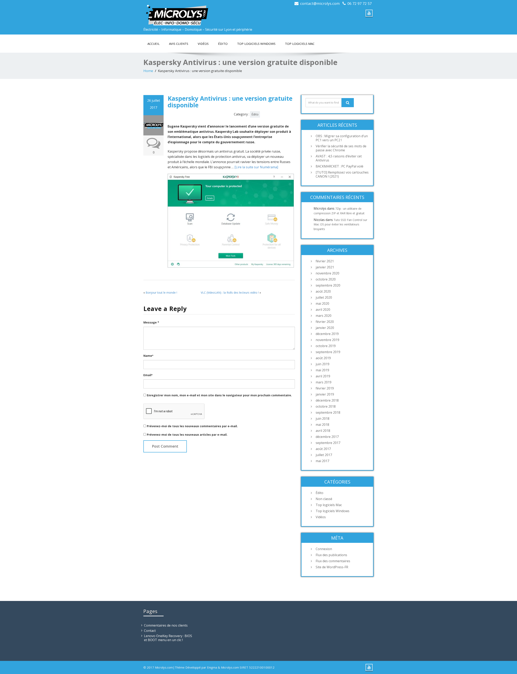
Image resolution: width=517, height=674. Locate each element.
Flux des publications (331, 555)
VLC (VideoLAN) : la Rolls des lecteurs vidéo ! (230, 292)
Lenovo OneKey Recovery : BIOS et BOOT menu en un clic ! (168, 638)
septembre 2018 (328, 412)
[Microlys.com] (199, 13)
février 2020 (325, 322)
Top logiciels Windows (256, 44)
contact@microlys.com (320, 3)
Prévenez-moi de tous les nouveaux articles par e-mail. (187, 434)
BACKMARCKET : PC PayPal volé (339, 166)
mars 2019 (323, 382)
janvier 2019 (325, 394)
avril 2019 (323, 376)
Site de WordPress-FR (332, 567)
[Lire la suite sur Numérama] (256, 167)
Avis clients (178, 44)
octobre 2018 (326, 406)
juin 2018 (322, 419)
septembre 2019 (328, 352)
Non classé (324, 499)
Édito (223, 44)
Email (147, 375)
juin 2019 (322, 364)
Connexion (324, 549)
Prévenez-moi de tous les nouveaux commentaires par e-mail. (192, 426)
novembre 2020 (327, 273)
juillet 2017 (324, 455)
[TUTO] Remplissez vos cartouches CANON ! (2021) (342, 174)
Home (148, 70)
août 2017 (323, 449)
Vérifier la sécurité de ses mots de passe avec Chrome (341, 148)
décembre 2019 (327, 334)
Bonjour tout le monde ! (161, 292)
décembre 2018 (327, 400)
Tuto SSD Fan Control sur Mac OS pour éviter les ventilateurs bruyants (340, 224)
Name (148, 356)
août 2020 (323, 291)
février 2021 (325, 261)
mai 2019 (322, 370)
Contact (150, 630)
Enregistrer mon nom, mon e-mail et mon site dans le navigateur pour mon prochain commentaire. (219, 395)
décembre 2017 (327, 437)
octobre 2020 (326, 279)
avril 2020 (323, 310)
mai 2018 (322, 425)
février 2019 (325, 388)
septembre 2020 (328, 285)
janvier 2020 (325, 328)
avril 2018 (323, 431)
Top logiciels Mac (299, 44)
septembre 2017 (328, 443)
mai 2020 (322, 303)
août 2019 (323, 358)
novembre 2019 (327, 340)
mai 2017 (322, 461)
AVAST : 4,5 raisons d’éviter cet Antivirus (339, 158)
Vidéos (203, 44)
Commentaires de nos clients (166, 625)
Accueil (153, 44)
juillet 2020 (324, 297)
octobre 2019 (326, 346)
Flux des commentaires (333, 561)
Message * (151, 322)
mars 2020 (323, 316)
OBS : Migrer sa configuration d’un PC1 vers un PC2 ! (342, 138)
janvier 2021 (325, 267)
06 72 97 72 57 (359, 3)
